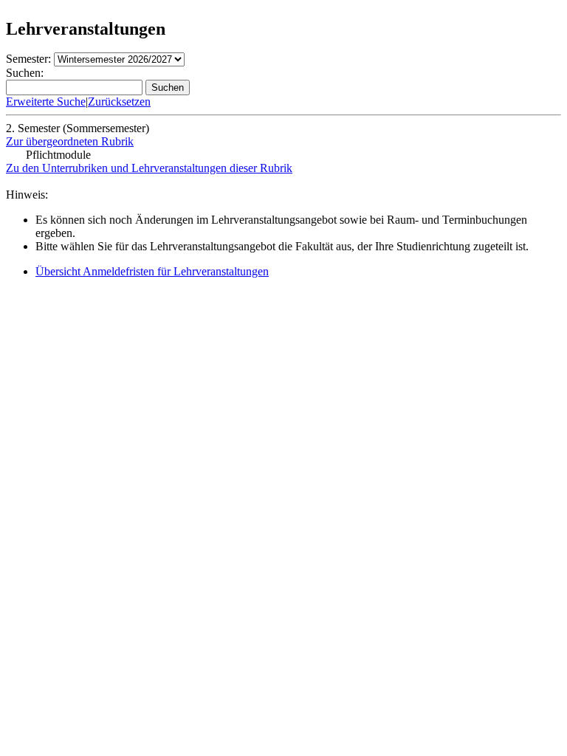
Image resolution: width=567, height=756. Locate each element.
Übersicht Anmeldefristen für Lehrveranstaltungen (152, 271)
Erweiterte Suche (46, 101)
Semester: (28, 58)
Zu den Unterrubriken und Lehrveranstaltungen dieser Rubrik (149, 168)
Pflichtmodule (58, 154)
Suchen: (25, 72)
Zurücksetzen (119, 101)
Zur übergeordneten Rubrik (70, 141)
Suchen (167, 87)
